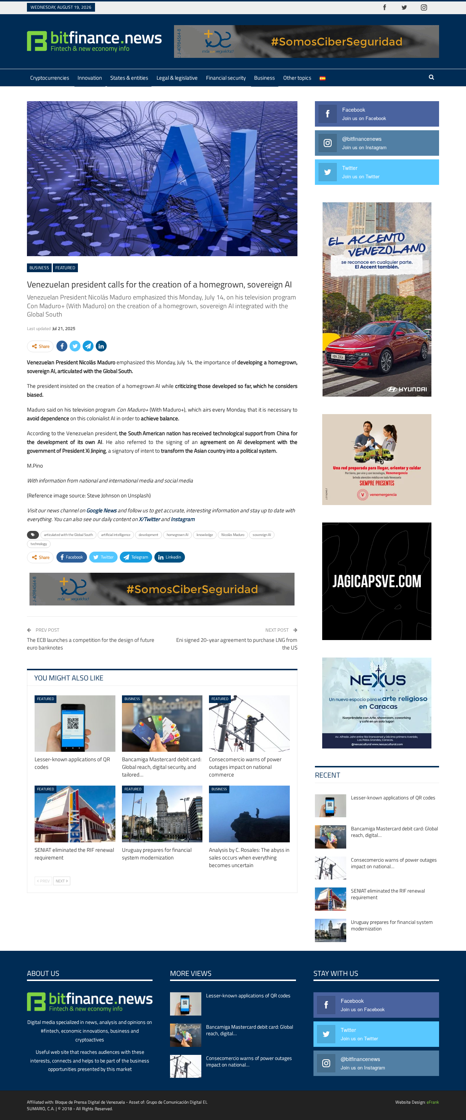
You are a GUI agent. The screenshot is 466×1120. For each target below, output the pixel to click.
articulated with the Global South (68, 534)
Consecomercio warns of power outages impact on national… (394, 863)
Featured (65, 267)
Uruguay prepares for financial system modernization (392, 925)
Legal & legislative (177, 78)
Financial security (226, 78)
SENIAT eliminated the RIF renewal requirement (388, 894)
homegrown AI (177, 534)
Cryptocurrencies (49, 78)
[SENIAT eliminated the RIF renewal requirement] (75, 814)
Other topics (297, 78)
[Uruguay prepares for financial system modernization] (162, 814)
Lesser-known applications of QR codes (393, 797)
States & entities (129, 78)
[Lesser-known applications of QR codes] (75, 723)
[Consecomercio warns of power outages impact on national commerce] (249, 723)
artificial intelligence (115, 534)
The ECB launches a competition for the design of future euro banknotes (90, 644)
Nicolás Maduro (232, 534)
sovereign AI (262, 534)
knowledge (205, 534)
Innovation (90, 78)
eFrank (433, 1102)
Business (264, 78)
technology (39, 544)
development (148, 534)
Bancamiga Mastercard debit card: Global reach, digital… (394, 832)
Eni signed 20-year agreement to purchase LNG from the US (236, 644)
